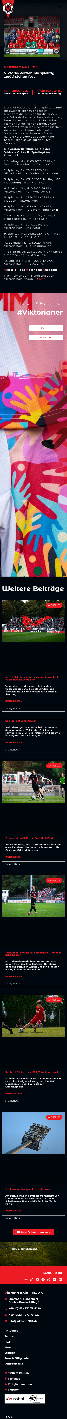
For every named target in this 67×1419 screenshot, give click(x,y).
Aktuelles (11, 1330)
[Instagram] (26, 1279)
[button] (60, 8)
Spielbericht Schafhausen (21, 720)
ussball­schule (14, 1363)
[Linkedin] (60, 1279)
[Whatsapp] (48, 1279)
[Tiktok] (31, 1279)
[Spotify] (54, 1279)
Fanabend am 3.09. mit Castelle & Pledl (29, 838)
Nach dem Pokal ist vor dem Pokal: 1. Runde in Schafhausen (33, 953)
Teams (9, 1336)
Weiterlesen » (13, 701)
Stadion (10, 1352)
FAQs (8, 1416)
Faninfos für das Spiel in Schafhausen (28, 1189)
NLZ (7, 1341)
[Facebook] (43, 1279)
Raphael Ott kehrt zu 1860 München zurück (32, 1072)
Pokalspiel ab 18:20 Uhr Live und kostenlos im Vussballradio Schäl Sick (32, 678)
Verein (9, 1347)
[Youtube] (37, 1279)
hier (42, 278)
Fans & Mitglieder (17, 1358)
